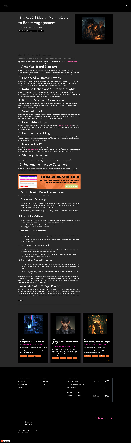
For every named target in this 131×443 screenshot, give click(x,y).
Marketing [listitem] (102, 356)
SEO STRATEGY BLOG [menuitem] (72, 381)
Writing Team (24, 27)
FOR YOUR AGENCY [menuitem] (23, 384)
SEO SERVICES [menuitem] (22, 381)
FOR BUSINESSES (79, 6)
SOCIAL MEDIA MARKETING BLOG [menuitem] (75, 384)
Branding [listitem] (38, 356)
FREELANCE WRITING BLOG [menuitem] (74, 393)
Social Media (22, 30)
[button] (93, 418)
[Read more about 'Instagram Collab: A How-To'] (33, 325)
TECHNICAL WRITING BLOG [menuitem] (74, 395)
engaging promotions (65, 126)
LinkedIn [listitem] (69, 358)
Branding (41, 30)
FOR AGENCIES (90, 6)
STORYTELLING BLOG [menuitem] (72, 387)
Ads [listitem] (107, 356)
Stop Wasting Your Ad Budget (97, 342)
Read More (44, 360)
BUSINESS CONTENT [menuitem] (72, 379)
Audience (34, 30)
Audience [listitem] (63, 358)
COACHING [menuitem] (21, 387)
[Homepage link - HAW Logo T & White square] (28, 428)
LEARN (115, 6)
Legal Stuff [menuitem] (22, 430)
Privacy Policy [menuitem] (32, 430)
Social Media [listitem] (23, 356)
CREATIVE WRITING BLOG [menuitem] (73, 390)
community (42, 137)
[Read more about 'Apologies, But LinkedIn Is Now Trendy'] (65, 325)
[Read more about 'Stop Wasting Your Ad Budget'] (98, 325)
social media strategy (70, 61)
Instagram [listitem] (31, 356)
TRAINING (99, 6)
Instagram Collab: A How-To (32, 342)
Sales (28, 30)
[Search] (127, 6)
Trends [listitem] (75, 358)
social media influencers (39, 235)
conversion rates (32, 150)
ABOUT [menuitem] (44, 379)
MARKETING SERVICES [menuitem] (24, 379)
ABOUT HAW (107, 6)
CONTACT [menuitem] (45, 381)
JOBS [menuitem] (44, 384)
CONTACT (122, 6)
